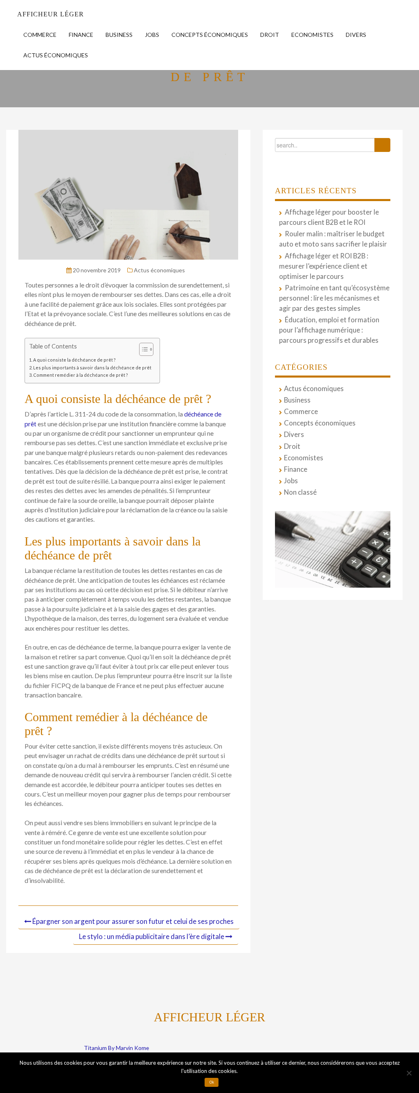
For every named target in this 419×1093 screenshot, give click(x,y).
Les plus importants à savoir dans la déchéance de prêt (92, 367)
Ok (212, 1082)
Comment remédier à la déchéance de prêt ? (80, 375)
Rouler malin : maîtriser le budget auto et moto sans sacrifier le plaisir (333, 239)
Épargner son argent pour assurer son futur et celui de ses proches (133, 921)
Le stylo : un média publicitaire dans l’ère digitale (151, 936)
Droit (269, 34)
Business (119, 34)
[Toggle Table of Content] (142, 349)
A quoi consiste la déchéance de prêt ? (74, 359)
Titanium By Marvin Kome (116, 1047)
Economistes (312, 34)
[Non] (409, 1073)
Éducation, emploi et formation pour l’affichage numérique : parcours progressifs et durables (329, 330)
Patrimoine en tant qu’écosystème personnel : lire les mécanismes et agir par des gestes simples (334, 298)
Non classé (300, 492)
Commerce (39, 34)
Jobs (152, 34)
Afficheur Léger (50, 14)
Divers (356, 34)
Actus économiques (55, 55)
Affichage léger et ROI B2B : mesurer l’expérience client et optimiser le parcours (323, 266)
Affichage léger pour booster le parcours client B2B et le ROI (329, 217)
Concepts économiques (209, 34)
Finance (81, 34)
